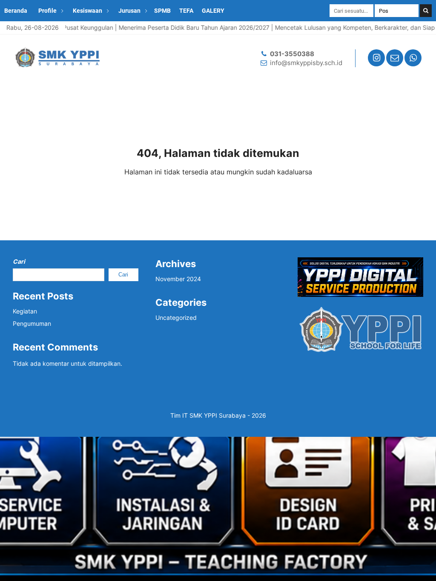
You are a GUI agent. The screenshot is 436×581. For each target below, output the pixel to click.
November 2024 (178, 278)
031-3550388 (292, 54)
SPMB (162, 10)
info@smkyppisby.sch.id (306, 63)
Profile (47, 10)
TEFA (186, 10)
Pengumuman (32, 323)
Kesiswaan (87, 10)
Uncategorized (176, 317)
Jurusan (129, 10)
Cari (19, 261)
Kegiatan (25, 311)
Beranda (15, 10)
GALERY (213, 10)
